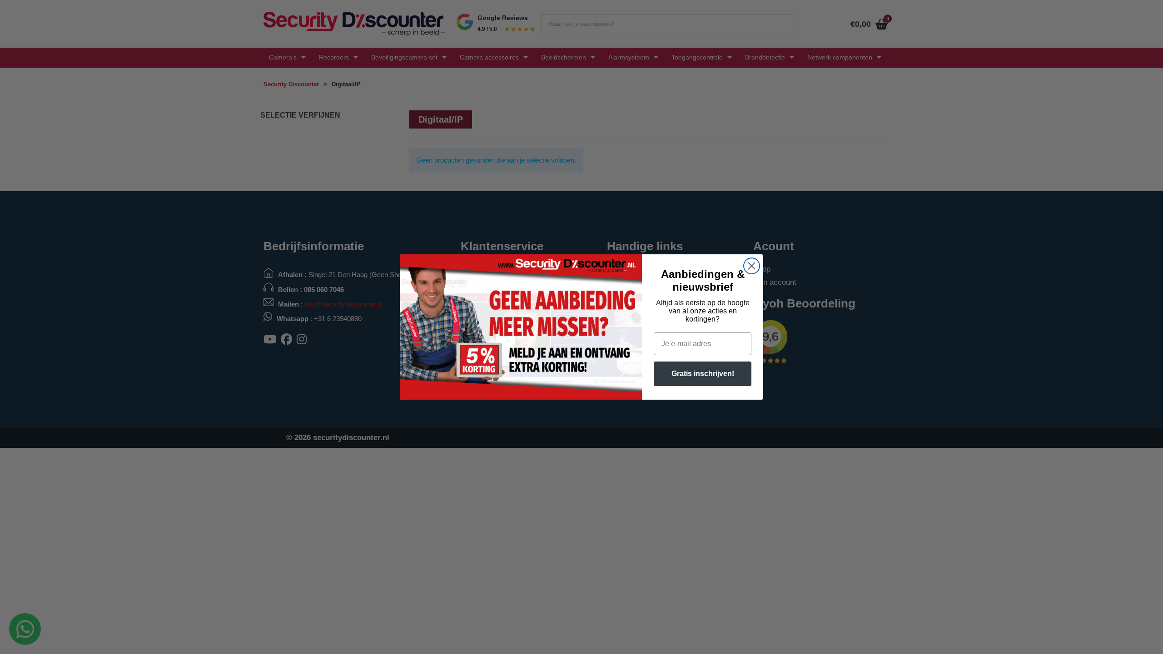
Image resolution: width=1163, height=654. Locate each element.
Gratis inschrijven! (702, 373)
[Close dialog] (752, 266)
